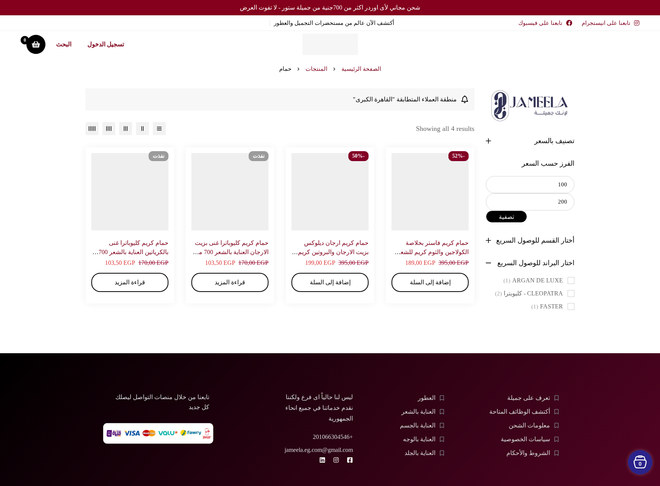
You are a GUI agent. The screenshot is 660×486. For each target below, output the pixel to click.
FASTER (547, 306)
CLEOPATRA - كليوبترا (529, 293)
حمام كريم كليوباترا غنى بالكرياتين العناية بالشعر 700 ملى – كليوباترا (133, 252)
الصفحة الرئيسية (361, 69)
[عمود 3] (125, 128)
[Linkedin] (322, 460)
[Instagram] (336, 460)
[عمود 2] (142, 128)
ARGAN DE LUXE (533, 280)
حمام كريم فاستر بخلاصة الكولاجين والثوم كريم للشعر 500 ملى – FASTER (433, 252)
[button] (430, 282)
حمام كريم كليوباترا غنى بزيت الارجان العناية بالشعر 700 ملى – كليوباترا (230, 252)
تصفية (506, 217)
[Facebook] (350, 460)
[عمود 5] (92, 128)
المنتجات (316, 69)
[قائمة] (159, 128)
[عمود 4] (108, 128)
